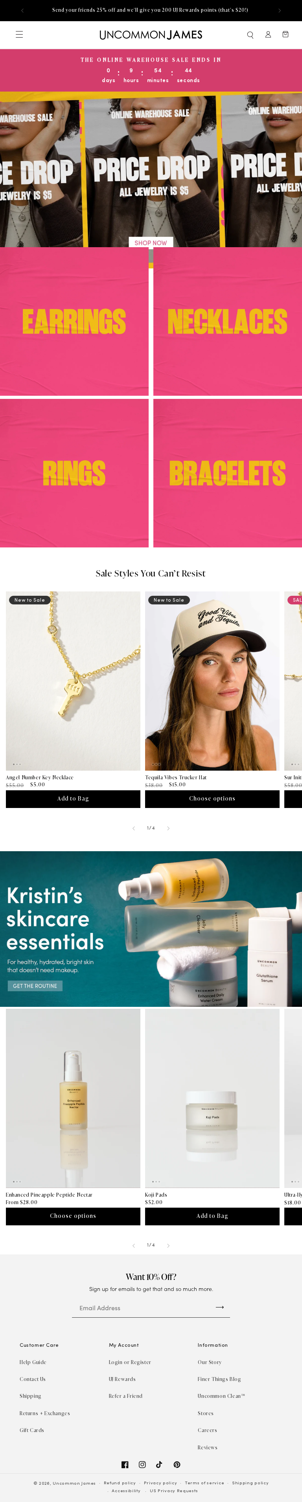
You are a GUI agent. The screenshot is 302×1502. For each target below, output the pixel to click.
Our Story (209, 1362)
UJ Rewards (122, 1379)
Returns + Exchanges (45, 1413)
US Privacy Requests (174, 1491)
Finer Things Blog (219, 1379)
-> (220, 1306)
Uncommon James (74, 1484)
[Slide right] (168, 828)
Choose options (212, 798)
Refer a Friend (126, 1396)
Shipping (31, 1396)
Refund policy (120, 1483)
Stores (206, 1413)
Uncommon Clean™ (221, 1396)
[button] (251, 35)
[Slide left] (133, 828)
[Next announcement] (279, 10)
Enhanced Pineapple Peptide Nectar (49, 1195)
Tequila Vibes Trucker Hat (176, 777)
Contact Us (33, 1379)
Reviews (207, 1448)
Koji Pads (156, 1195)
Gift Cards (32, 1430)
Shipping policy (250, 1483)
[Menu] (19, 34)
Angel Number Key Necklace (40, 777)
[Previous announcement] (22, 10)
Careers (207, 1430)
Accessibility (126, 1491)
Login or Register (130, 1362)
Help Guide (33, 1362)
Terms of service (204, 1483)
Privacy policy (160, 1483)
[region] (151, 10)
